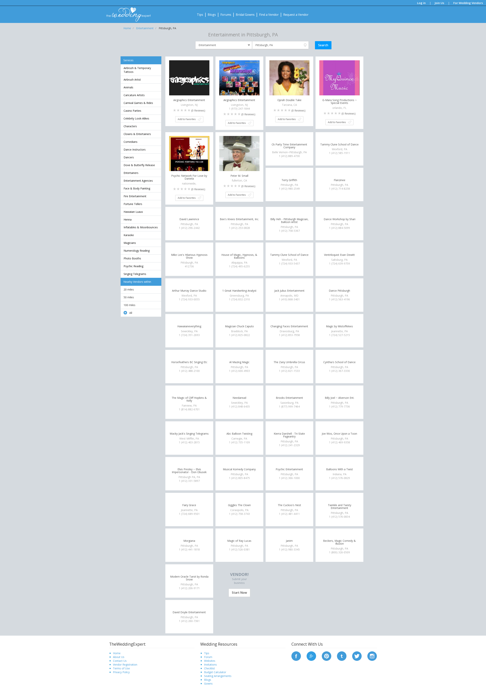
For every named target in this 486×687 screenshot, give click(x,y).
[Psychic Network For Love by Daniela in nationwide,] (189, 155)
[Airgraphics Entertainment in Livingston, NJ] (189, 80)
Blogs (212, 15)
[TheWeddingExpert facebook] (296, 655)
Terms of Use (121, 668)
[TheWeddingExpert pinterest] (326, 655)
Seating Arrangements (217, 676)
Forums (225, 15)
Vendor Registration (125, 664)
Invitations (210, 664)
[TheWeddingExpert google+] (311, 655)
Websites (209, 661)
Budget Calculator (215, 672)
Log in (421, 3)
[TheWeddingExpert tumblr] (341, 655)
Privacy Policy (121, 672)
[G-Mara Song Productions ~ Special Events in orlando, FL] (339, 80)
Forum (208, 657)
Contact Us (120, 661)
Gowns (208, 683)
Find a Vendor (269, 15)
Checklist (209, 668)
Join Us (439, 3)
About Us (118, 657)
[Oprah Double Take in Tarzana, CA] (289, 80)
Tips (200, 15)
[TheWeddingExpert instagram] (372, 655)
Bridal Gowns (245, 15)
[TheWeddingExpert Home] (126, 12)
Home (117, 653)
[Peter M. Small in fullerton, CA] (239, 155)
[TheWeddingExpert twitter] (357, 655)
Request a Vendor (295, 15)
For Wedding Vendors (468, 3)
